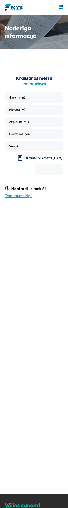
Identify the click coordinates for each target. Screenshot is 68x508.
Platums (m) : (17, 109)
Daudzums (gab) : (20, 134)
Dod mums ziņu (18, 195)
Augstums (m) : (19, 122)
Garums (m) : (17, 97)
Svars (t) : (15, 146)
